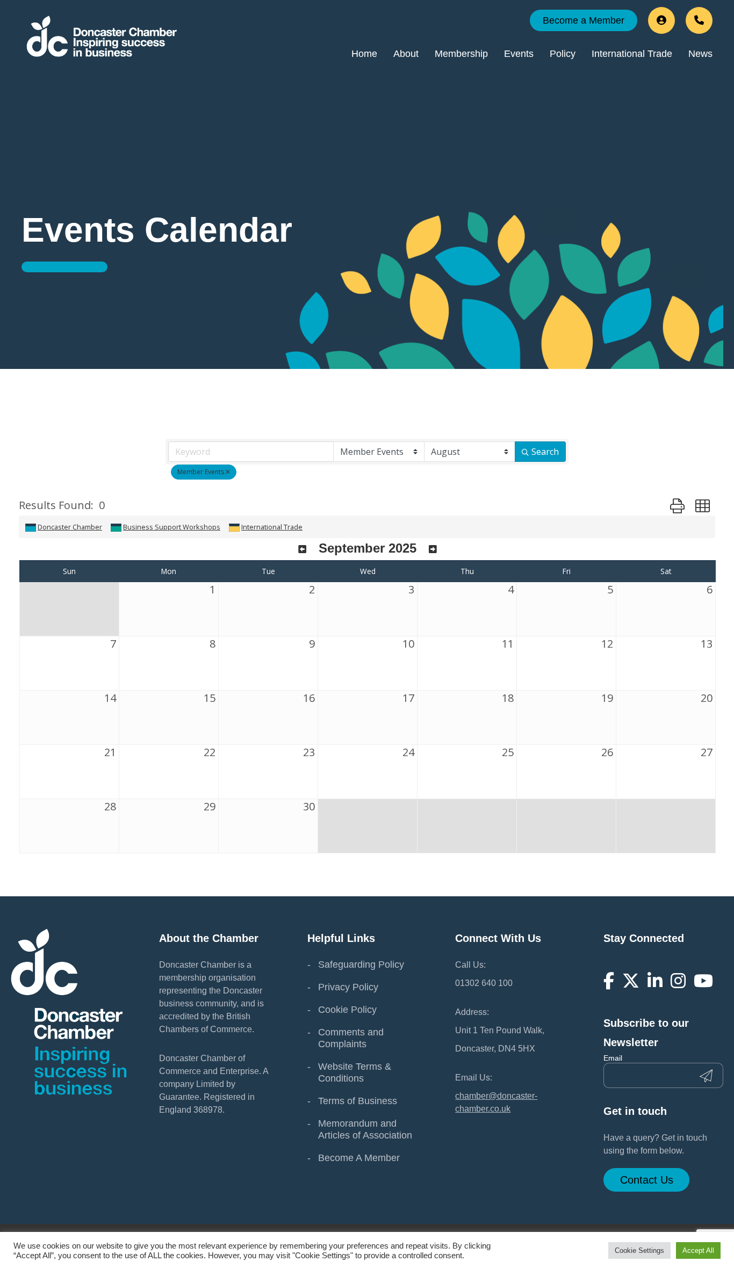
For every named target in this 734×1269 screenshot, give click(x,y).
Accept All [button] (698, 1250)
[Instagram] (678, 980)
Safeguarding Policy (361, 964)
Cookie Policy (347, 1009)
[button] (677, 506)
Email (612, 1058)
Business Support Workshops (171, 527)
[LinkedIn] (655, 980)
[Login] (661, 20)
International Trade (272, 527)
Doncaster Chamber (70, 527)
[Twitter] (630, 980)
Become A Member (359, 1157)
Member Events (200, 471)
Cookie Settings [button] (639, 1250)
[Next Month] (432, 550)
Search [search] (545, 452)
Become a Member (583, 20)
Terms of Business (357, 1101)
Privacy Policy (348, 987)
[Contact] (699, 20)
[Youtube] (703, 980)
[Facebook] (608, 980)
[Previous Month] (302, 550)
